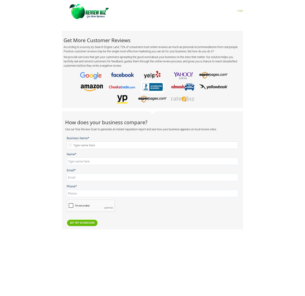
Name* (71, 154)
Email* (71, 170)
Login (240, 10)
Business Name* (78, 138)
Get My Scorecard (82, 222)
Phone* (72, 186)
